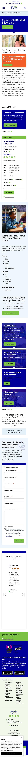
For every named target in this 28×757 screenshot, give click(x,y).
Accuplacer (8, 281)
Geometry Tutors (7, 684)
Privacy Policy (9, 750)
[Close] (21, 737)
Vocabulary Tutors (19, 683)
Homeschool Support (19, 694)
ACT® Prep (19, 689)
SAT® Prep (19, 687)
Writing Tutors (19, 685)
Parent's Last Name (10, 477)
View (7, 383)
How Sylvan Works (14, 730)
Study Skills (8, 290)
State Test (8, 279)
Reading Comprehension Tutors (9, 698)
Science (7, 266)
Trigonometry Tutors (8, 690)
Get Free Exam (9, 363)
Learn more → (7, 65)
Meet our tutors (10, 344)
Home (3, 12)
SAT (6, 274)
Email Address (9, 484)
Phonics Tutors (8, 700)
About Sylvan (14, 735)
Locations (8, 12)
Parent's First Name (10, 470)
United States (16, 12)
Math (6, 259)
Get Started (9, 403)
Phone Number (9, 503)
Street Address (8, 490)
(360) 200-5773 (8, 154)
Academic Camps (18, 700)
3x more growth (14, 93)
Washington (5, 14)
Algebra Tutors (8, 682)
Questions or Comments (11, 510)
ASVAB (7, 284)
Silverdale (12, 14)
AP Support (19, 690)
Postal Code (8, 497)
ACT (6, 277)
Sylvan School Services (14, 733)
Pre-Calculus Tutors (8, 687)
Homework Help (9, 268)
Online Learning (18, 697)
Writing (7, 263)
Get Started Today (10, 125)
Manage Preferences (11, 753)
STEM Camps (19, 703)
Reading (7, 261)
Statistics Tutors (7, 694)
